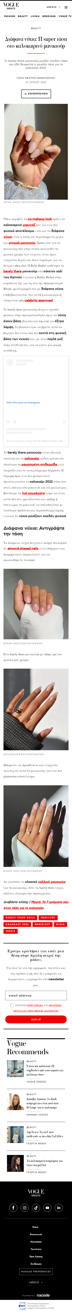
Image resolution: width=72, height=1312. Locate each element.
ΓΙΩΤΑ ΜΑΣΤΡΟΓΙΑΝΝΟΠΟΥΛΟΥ (36, 78)
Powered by (28, 1295)
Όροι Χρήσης (36, 1256)
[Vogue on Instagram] (25, 1207)
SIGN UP (36, 1019)
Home (35, 1227)
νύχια (7, 237)
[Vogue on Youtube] (47, 1207)
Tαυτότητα (36, 1249)
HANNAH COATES (37, 1115)
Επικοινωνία (36, 1234)
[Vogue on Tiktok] (36, 1207)
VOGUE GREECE (36, 1082)
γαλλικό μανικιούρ (52, 882)
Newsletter (36, 1242)
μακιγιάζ (29, 225)
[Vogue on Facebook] (13, 1207)
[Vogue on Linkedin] (59, 1207)
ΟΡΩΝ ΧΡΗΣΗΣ (35, 1005)
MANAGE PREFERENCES (36, 1271)
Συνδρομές (36, 1264)
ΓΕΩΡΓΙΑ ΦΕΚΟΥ (37, 1143)
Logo (36, 1194)
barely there (12, 271)
